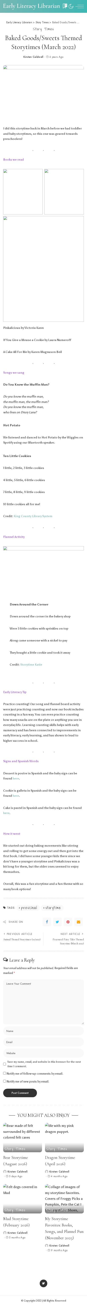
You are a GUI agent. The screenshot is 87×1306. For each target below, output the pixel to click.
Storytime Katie (31, 664)
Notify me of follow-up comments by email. (35, 1073)
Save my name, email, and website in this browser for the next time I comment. (44, 1064)
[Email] (78, 922)
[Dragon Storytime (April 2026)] (64, 1137)
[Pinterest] (68, 922)
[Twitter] (57, 922)
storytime (53, 908)
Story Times (43, 29)
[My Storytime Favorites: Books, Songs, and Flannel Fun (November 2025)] (64, 1198)
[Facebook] (47, 922)
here (16, 778)
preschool (29, 908)
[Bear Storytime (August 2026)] (22, 1137)
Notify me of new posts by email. (28, 1081)
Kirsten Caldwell (33, 57)
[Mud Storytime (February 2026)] (22, 1198)
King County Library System (33, 516)
